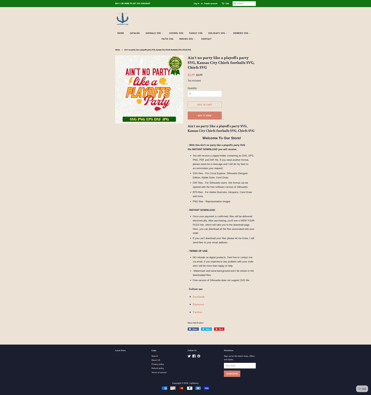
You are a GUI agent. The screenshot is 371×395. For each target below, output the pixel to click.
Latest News (120, 350)
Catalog (135, 33)
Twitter (198, 312)
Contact (206, 39)
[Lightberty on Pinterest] (198, 356)
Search (154, 356)
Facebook (199, 297)
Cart (227, 3)
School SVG (176, 33)
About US (155, 360)
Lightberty (193, 383)
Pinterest (198, 304)
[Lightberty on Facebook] (194, 356)
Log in (196, 3)
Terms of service (159, 372)
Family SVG (196, 33)
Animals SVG (154, 33)
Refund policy (157, 368)
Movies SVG (186, 39)
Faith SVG (168, 39)
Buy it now (205, 115)
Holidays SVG (217, 33)
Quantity (192, 88)
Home (120, 33)
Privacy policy (157, 364)
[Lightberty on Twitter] (189, 356)
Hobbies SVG (241, 33)
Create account (210, 3)
